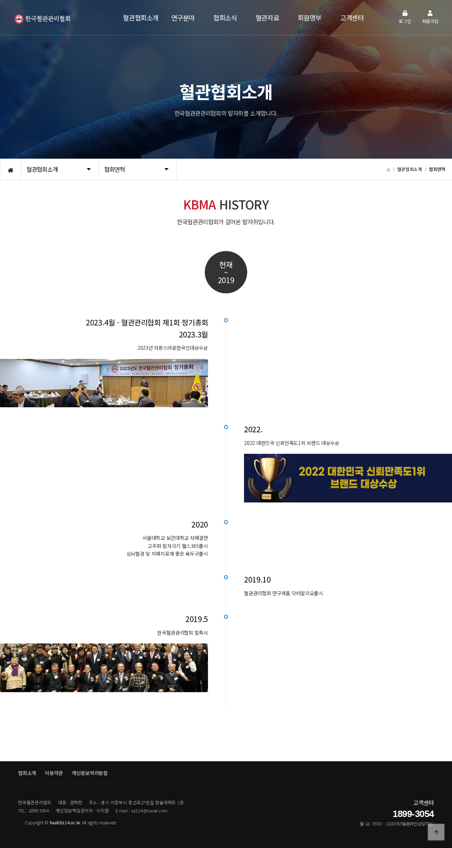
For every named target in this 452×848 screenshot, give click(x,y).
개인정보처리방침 (90, 772)
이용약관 (54, 772)
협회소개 (27, 772)
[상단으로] (436, 832)
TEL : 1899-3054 (33, 810)
